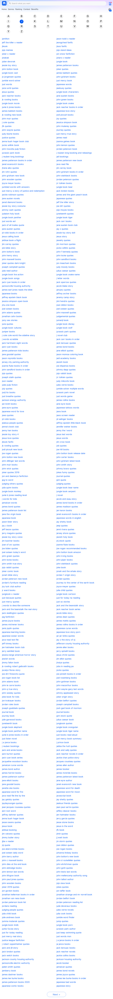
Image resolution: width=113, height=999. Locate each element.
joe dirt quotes (63, 206)
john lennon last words (13, 872)
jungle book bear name (67, 487)
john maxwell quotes (66, 312)
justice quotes (8, 137)
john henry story (10, 255)
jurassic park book (11, 153)
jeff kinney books (10, 643)
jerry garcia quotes (65, 818)
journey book (8, 716)
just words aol (9, 221)
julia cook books (64, 913)
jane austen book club (67, 225)
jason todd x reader (65, 39)
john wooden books (11, 883)
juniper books (8, 331)
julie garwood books (11, 719)
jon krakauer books (11, 700)
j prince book (62, 742)
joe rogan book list (11, 678)
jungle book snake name (68, 274)
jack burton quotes (11, 754)
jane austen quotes (11, 229)
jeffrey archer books (66, 293)
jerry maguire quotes (12, 533)
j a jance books (9, 742)
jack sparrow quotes (66, 282)
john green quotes (10, 556)
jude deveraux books (66, 906)
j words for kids (9, 499)
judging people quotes (12, 910)
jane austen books (65, 96)
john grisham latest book (68, 461)
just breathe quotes (11, 396)
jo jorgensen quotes (11, 77)
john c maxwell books (12, 860)
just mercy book (64, 80)
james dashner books (12, 974)
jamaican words (9, 503)
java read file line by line (13, 795)
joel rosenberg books (66, 678)
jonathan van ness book (13, 898)
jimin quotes (62, 834)
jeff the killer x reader (12, 42)
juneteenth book (9, 723)
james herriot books (11, 773)
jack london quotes (11, 951)
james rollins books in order (69, 624)
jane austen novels (11, 198)
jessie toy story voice (12, 537)
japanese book (9, 518)
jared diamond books (12, 202)
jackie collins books (65, 955)
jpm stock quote (64, 716)
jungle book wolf (64, 328)
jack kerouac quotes (66, 343)
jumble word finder (65, 917)
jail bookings (62, 156)
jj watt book (62, 837)
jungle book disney (65, 324)
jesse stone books (65, 822)
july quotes (7, 388)
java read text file (10, 640)
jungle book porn (64, 925)
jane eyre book (63, 404)
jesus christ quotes (65, 655)
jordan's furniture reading (14, 582)
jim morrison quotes (65, 244)
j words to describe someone (16, 605)
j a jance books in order (67, 940)
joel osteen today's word (14, 552)
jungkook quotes (64, 723)
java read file (62, 164)
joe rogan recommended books (71, 548)
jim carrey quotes (10, 244)
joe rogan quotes (10, 453)
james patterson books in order (17, 160)
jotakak (5, 58)
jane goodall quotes (11, 354)
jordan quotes (63, 579)
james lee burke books (13, 978)
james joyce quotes (65, 974)
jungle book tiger (64, 217)
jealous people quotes (12, 423)
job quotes (61, 445)
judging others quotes (12, 484)
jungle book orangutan (67, 727)
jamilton (5, 39)
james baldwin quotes (66, 73)
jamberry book (9, 970)
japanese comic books (12, 986)
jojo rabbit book (64, 373)
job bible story (9, 248)
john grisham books (65, 77)
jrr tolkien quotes (64, 377)
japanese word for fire (12, 792)
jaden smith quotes (11, 967)
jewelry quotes (63, 240)
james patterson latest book (69, 776)
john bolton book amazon (68, 552)
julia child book (9, 913)
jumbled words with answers (15, 187)
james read (61, 137)
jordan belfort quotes (66, 700)
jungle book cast (10, 73)
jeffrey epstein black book (14, 297)
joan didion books (64, 305)
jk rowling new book (11, 115)
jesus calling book (10, 236)
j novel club (61, 335)
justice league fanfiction (13, 940)
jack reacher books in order (69, 107)
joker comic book (10, 571)
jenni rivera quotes (65, 529)
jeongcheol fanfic (64, 42)
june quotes (7, 324)
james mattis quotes (66, 621)
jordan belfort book (65, 898)
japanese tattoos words (67, 407)
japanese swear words (13, 636)
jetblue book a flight (11, 240)
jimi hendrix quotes (65, 301)
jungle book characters (67, 92)
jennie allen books (65, 647)
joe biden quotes (10, 548)
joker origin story (64, 697)
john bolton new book (12, 457)
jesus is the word (64, 826)
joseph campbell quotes (13, 267)
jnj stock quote (63, 541)
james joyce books (11, 621)
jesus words (62, 438)
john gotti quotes (64, 868)
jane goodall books (11, 784)
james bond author (11, 769)
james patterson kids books (15, 350)
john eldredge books (12, 868)
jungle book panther (11, 217)
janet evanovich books (13, 164)
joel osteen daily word (12, 853)
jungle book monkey (11, 491)
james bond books (65, 347)
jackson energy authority (14, 400)
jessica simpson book (66, 122)
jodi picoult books (64, 115)
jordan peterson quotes (67, 179)
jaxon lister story (10, 522)
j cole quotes (8, 122)
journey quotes (63, 130)
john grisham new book (13, 175)
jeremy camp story (65, 297)
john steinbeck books (66, 175)
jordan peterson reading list (69, 902)
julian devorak (8, 61)
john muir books (9, 464)
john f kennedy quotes (67, 251)
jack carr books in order (68, 339)
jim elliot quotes (63, 659)
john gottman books (66, 681)
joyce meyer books (11, 183)
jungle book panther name (14, 731)
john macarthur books (67, 685)
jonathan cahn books (12, 316)
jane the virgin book (11, 514)
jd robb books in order (13, 232)
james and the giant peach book (71, 194)
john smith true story (12, 563)
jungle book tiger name (67, 731)
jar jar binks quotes (65, 636)
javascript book (63, 795)
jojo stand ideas (64, 50)
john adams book (10, 681)
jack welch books (10, 955)
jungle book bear (64, 187)
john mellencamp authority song (71, 875)
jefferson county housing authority (72, 643)
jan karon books (64, 510)
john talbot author (65, 879)
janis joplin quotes (10, 628)
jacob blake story (64, 286)
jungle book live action (12, 274)
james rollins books (65, 400)
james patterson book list (14, 510)
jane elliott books (10, 780)
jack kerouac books (65, 948)
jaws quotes (8, 415)
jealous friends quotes (67, 803)
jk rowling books (10, 99)
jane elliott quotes (64, 350)
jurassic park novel (65, 392)
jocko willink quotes (65, 248)
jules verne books (64, 385)
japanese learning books (13, 632)
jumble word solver (11, 80)
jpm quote (61, 480)
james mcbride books (66, 773)
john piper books (64, 560)
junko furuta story (10, 929)
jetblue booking (9, 830)
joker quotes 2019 (10, 472)
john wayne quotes (11, 130)
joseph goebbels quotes (13, 708)
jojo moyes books (64, 210)
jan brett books (9, 404)
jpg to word (7, 480)
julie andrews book (11, 917)
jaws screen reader (65, 415)
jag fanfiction (8, 617)
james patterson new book (69, 160)
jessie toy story (9, 65)
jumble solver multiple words (70, 388)
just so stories (63, 601)
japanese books (9, 293)
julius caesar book (65, 719)
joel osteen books (10, 309)
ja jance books (63, 944)
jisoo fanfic (61, 46)
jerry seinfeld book (11, 651)
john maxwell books (11, 259)
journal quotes (63, 476)
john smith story (64, 464)
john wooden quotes (12, 179)
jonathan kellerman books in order (18, 894)
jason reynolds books (12, 358)
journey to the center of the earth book (75, 582)
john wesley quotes (11, 693)
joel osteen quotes (65, 309)
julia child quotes (64, 590)
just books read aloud (66, 735)
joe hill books (62, 449)
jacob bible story (64, 613)
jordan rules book (10, 704)
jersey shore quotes (66, 533)
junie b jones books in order (15, 735)
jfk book (60, 830)
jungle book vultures (11, 328)
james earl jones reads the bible (17, 290)
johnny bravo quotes (66, 468)
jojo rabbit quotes (10, 567)
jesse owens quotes (11, 822)
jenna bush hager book (13, 818)
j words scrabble (10, 339)
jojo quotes (7, 373)
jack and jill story (10, 948)
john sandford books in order (16, 369)
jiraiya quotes (62, 662)
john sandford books (66, 259)
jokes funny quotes (65, 472)
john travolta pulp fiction (13, 149)
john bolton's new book (67, 856)
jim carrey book (64, 168)
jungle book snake (65, 103)
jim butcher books (10, 541)
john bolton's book (11, 251)
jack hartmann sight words (15, 343)
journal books (62, 712)
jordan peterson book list (14, 902)
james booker (62, 769)
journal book (8, 712)
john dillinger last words (13, 461)
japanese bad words (66, 982)
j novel (59, 495)
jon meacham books (66, 263)
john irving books (64, 556)
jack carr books (64, 221)
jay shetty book (63, 522)
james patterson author (13, 776)
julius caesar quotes (65, 271)
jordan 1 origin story (66, 575)
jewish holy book (64, 537)
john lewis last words (66, 872)
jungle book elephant (12, 727)
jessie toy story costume (14, 206)
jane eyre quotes (10, 407)
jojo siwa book (63, 883)
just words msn (63, 936)
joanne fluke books (65, 544)
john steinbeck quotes (67, 563)
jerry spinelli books (65, 651)
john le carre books (11, 685)
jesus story (61, 236)
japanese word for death (68, 788)
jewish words (8, 659)
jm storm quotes (64, 841)
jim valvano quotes (11, 834)
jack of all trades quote (13, 225)
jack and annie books (12, 750)
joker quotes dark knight (13, 263)
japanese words (64, 84)
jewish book (62, 362)
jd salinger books (64, 419)
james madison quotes (67, 506)
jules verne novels (65, 910)
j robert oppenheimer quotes (15, 944)
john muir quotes (10, 118)
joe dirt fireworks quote (13, 674)
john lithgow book (10, 875)
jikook (5, 46)
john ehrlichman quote (67, 864)
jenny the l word (64, 430)
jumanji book (62, 320)
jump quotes (62, 921)
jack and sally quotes (66, 750)
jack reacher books (11, 96)
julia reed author (10, 271)
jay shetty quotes (64, 799)
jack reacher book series (68, 609)
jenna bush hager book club (15, 141)
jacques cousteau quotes (68, 761)
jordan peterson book (66, 149)
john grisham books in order (70, 172)
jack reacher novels (65, 951)
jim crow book (63, 442)
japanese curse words (67, 628)
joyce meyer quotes (65, 586)
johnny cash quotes (11, 210)
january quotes (63, 290)
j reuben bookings (10, 746)
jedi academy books (66, 358)
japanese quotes (64, 198)
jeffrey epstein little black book (71, 423)
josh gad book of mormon (68, 708)
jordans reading (9, 906)
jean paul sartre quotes (67, 807)
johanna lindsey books (67, 853)
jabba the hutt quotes (66, 746)
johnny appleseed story (67, 693)
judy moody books (65, 267)
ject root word (9, 811)
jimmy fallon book (10, 662)
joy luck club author (11, 586)
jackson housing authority (68, 959)
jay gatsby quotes (10, 799)
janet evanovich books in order (71, 514)
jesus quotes (8, 92)
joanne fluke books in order (15, 366)
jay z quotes (62, 229)
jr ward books (8, 590)
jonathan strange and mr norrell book (74, 894)
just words (7, 84)
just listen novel (9, 738)
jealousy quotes (63, 88)
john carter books (65, 457)
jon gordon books (10, 891)
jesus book (7, 826)
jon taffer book (63, 891)
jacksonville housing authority (16, 286)
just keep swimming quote (68, 932)
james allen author (65, 765)
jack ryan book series (12, 757)
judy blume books (10, 134)
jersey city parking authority (15, 362)
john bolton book (10, 69)
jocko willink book (10, 145)
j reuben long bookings (13, 156)
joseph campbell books (67, 704)
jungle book (62, 61)
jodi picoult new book (12, 449)
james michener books (13, 624)
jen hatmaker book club (13, 647)
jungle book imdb (10, 925)
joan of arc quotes (11, 544)
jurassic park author (66, 929)
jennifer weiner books (66, 426)
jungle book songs (11, 278)
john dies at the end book (14, 864)
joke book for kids (10, 697)
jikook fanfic (8, 442)
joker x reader (8, 54)
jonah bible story (10, 575)
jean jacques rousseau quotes (16, 807)
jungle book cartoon (66, 594)
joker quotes (62, 69)
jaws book (61, 411)
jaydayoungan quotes (12, 803)
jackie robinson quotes (13, 194)
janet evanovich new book (69, 784)
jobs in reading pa (65, 666)
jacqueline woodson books (15, 761)
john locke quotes (64, 255)
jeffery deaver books (66, 811)
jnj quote (6, 845)
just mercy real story (12, 936)
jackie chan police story (67, 757)
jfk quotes (6, 126)
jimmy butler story (10, 837)
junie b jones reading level (14, 495)
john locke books (10, 560)
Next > (56, 994)
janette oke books (10, 788)
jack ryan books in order (14, 282)
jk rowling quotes (10, 445)
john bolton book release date (70, 453)
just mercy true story (66, 134)
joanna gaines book (65, 141)
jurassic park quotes (66, 331)
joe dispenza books (65, 366)
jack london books (65, 191)
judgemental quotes (65, 316)
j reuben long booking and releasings (74, 153)
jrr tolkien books (64, 183)
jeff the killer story (65, 202)
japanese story (63, 986)
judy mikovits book (65, 381)
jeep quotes (62, 525)
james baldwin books (12, 111)
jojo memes (7, 50)
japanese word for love (13, 411)
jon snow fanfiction (65, 54)
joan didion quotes (65, 845)
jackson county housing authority (18, 959)
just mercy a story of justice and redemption (23, 191)
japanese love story (65, 111)
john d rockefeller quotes (68, 860)
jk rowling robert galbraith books (18, 666)
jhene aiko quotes (10, 168)
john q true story (10, 689)
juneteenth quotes (65, 213)
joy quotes (61, 118)
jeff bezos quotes (10, 529)
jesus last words (64, 434)
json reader (7, 381)
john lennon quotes (65, 145)
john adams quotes (11, 312)
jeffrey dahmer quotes (12, 814)
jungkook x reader (10, 594)
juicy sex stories (9, 320)
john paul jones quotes (13, 879)
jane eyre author (64, 780)
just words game (64, 396)
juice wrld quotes (10, 88)
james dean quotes (65, 617)
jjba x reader (8, 841)
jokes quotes (62, 887)
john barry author (10, 856)
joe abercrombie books (13, 849)
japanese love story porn (68, 632)
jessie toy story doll (65, 232)
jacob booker (62, 963)
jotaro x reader (63, 58)
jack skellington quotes (13, 613)
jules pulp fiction (9, 385)
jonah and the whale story (69, 571)
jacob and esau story (66, 499)
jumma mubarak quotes (13, 921)
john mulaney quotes (66, 126)
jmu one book (8, 305)
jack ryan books (9, 347)
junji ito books (8, 392)
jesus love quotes (10, 438)
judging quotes (63, 484)
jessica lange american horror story (19, 655)
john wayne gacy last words (70, 689)
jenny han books (10, 430)
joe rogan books (64, 849)
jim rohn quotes (9, 172)
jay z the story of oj (65, 640)
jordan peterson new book (14, 579)
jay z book (7, 525)
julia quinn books (10, 487)
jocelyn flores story (11, 670)
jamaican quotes (64, 967)
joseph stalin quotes (11, 377)
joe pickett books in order (68, 674)
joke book (61, 567)
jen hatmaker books (65, 814)
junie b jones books (11, 107)
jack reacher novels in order (69, 754)
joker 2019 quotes (10, 887)
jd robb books (8, 419)
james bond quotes (11, 506)
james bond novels (65, 970)
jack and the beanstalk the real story (19, 609)
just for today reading (12, 932)
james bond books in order (69, 503)
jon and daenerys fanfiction (15, 476)
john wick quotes (10, 468)
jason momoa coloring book (69, 354)
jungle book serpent (65, 491)
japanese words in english (68, 518)
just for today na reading (68, 598)
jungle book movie (11, 103)
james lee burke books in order (71, 978)
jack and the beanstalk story (70, 605)
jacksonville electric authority (16, 963)
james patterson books (67, 65)
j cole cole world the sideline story (18, 335)
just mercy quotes (10, 601)
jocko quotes (62, 670)
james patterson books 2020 (16, 982)
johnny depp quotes (66, 369)
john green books (64, 99)
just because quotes (11, 598)
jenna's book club (10, 426)
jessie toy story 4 (10, 434)
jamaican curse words (12, 765)
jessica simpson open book (15, 301)
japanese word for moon (68, 792)
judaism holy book (11, 213)
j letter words (62, 278)
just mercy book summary (68, 738)
